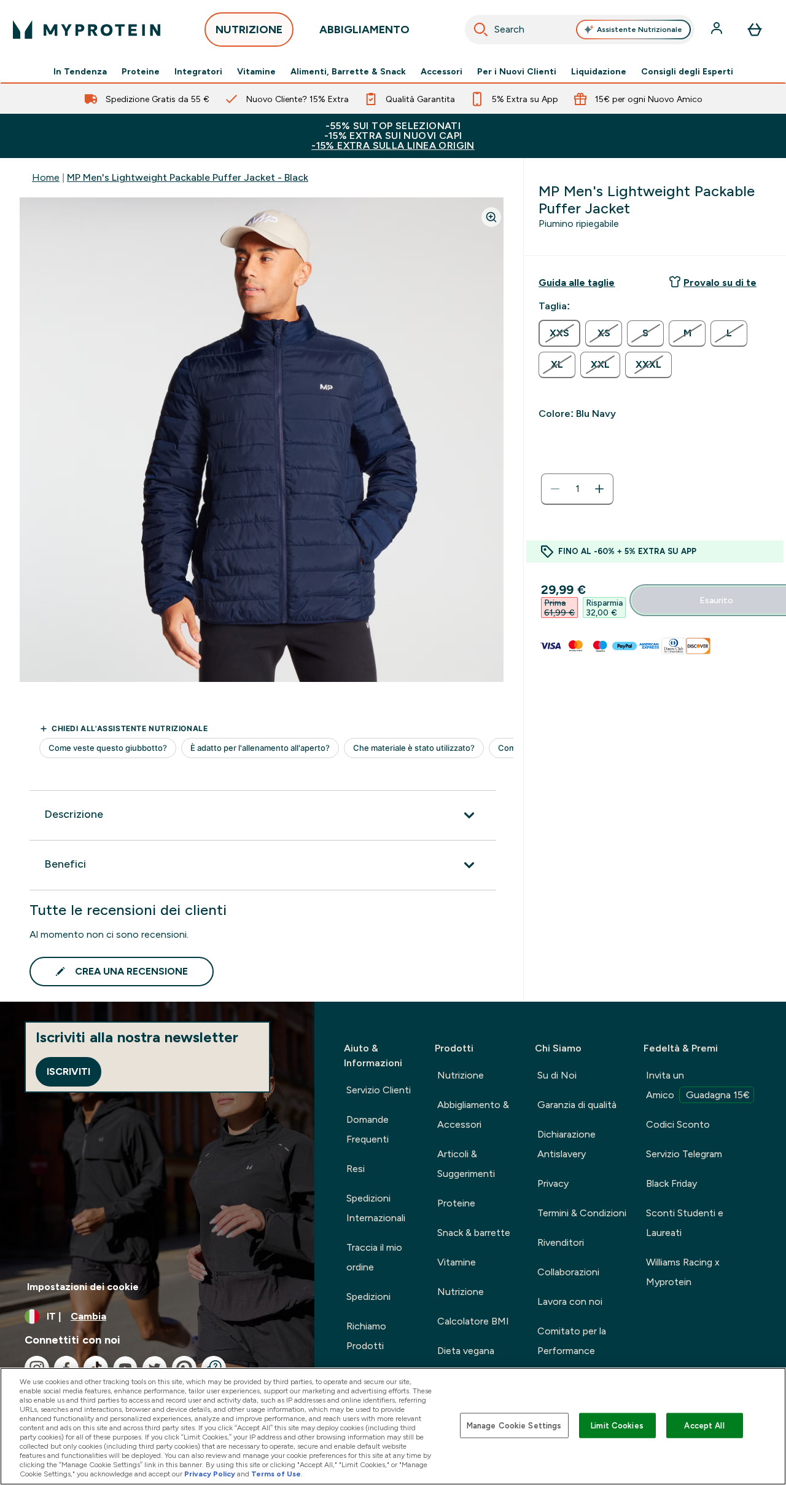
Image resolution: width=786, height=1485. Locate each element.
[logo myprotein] (86, 29)
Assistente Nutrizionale (639, 29)
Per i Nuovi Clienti (516, 71)
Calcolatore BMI (473, 1321)
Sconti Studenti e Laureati (684, 1223)
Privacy (553, 1183)
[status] (577, 489)
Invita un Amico (698, 1085)
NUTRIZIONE (249, 29)
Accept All (704, 1425)
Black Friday (671, 1183)
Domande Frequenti (367, 1129)
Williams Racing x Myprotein (683, 1272)
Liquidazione (598, 71)
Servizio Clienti (378, 1090)
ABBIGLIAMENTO (364, 29)
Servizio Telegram (684, 1154)
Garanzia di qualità (577, 1104)
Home (46, 177)
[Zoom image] (491, 217)
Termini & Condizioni (581, 1213)
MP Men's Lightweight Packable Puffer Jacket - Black (187, 177)
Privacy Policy (209, 1474)
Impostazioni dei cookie (83, 1286)
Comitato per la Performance (571, 1341)
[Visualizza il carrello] (754, 29)
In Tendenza (80, 71)
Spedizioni (368, 1296)
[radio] (559, 333)
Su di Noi (557, 1075)
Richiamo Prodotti (366, 1336)
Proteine (141, 71)
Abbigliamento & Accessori (473, 1114)
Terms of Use (276, 1474)
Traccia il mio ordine (374, 1257)
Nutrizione (460, 1075)
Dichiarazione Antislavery (566, 1144)
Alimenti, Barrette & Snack (348, 71)
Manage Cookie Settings (514, 1425)
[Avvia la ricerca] (480, 29)
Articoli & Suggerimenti (466, 1164)
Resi (355, 1168)
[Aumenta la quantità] (599, 489)
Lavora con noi (569, 1301)
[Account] (717, 29)
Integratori (198, 71)
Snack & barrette (473, 1232)
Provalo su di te (720, 282)
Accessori (441, 71)
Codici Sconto (678, 1124)
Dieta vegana (465, 1350)
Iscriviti (68, 1071)
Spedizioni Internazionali (375, 1208)
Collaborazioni (568, 1272)
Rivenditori (560, 1242)
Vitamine (256, 71)
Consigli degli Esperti (687, 71)
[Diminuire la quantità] (555, 489)
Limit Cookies (617, 1425)
